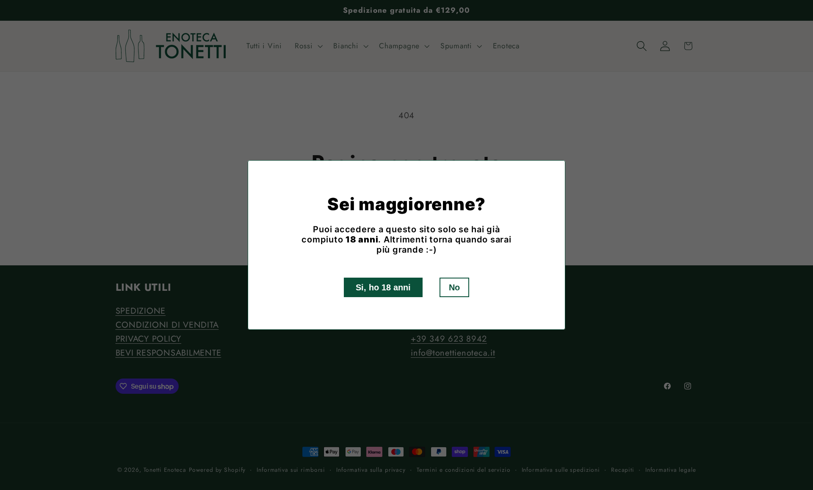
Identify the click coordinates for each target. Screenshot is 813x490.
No (454, 287)
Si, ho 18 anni (383, 287)
